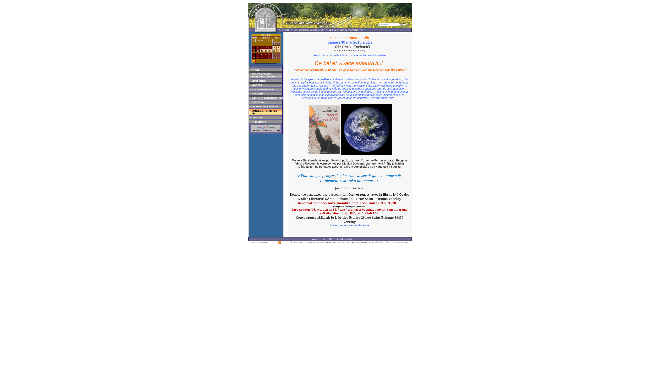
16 (278, 51)
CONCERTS (257, 94)
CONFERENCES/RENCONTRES (266, 98)
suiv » (277, 38)
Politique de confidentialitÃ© (340, 239)
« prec (254, 38)
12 (262, 51)
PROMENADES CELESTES (265, 106)
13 (266, 51)
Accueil (285, 30)
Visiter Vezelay (259, 81)
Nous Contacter (259, 122)
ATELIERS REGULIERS (263, 89)
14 (270, 51)
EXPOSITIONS (259, 102)
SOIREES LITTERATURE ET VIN (309, 30)
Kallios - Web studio (260, 242)
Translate (270, 127)
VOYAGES (257, 85)
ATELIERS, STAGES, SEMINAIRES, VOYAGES (264, 75)
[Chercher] (402, 24)
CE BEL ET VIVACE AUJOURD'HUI (345, 30)
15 (274, 51)
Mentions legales (319, 239)
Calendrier (266, 35)
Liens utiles (257, 117)
